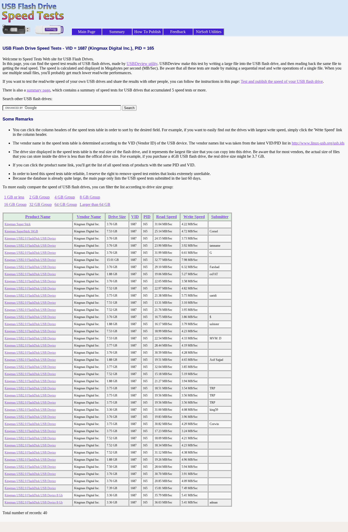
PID (147, 217)
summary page (38, 90)
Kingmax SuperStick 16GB (21, 231)
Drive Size (117, 217)
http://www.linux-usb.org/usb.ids (318, 143)
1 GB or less (14, 197)
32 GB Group (40, 204)
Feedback (178, 32)
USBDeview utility (142, 63)
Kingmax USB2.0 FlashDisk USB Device (30, 238)
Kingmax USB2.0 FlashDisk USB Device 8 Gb (34, 495)
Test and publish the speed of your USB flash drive (282, 81)
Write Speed (194, 217)
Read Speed (166, 217)
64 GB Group (66, 204)
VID (135, 217)
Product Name (37, 217)
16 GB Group (15, 204)
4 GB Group (65, 197)
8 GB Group (90, 197)
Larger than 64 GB (95, 204)
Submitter (220, 217)
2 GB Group (39, 197)
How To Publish (147, 32)
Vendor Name (89, 217)
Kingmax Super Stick (18, 224)
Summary (117, 32)
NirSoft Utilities (208, 32)
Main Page (86, 32)
